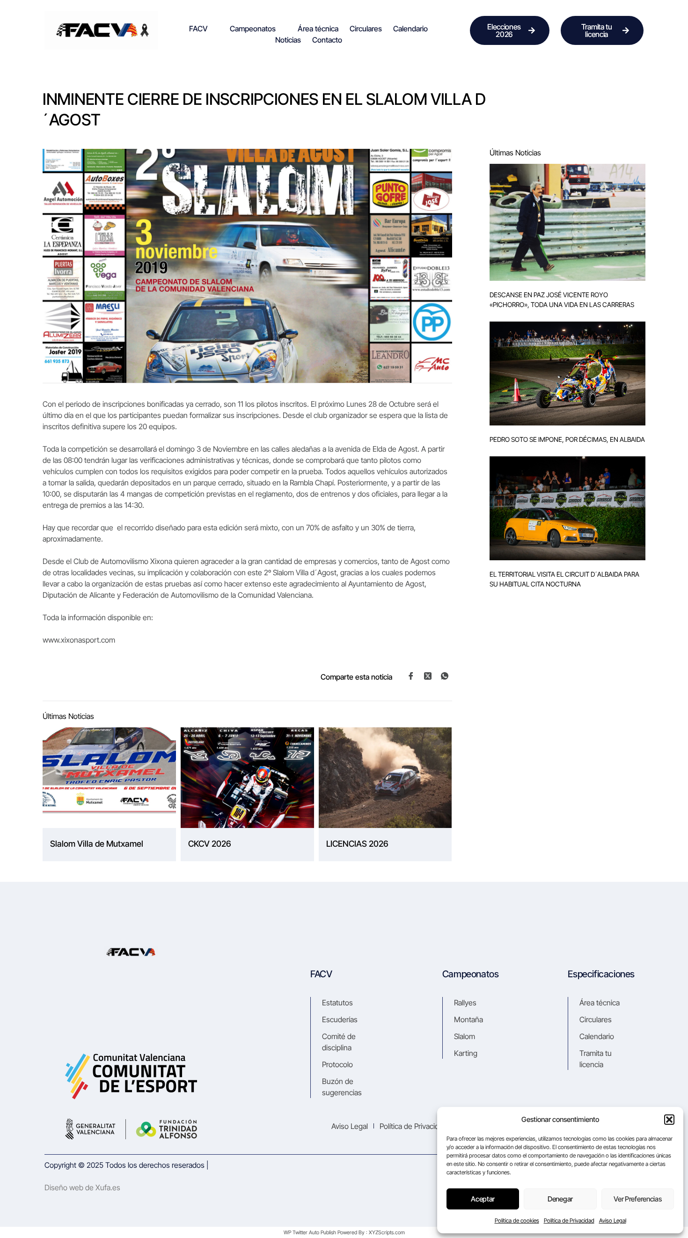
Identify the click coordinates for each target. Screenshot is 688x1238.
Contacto (327, 39)
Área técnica (318, 28)
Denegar (560, 1198)
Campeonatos (253, 28)
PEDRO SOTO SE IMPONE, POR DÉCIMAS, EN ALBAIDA (567, 439)
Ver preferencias (637, 1198)
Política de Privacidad (569, 1220)
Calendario (410, 28)
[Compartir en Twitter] (427, 675)
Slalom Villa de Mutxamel (96, 844)
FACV (198, 28)
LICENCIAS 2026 (357, 844)
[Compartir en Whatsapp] (444, 676)
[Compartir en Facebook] (410, 676)
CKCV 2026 (209, 844)
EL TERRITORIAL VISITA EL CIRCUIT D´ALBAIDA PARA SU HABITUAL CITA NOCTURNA (564, 579)
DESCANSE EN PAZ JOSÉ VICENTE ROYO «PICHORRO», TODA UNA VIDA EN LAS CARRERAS (562, 299)
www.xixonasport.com (79, 640)
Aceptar (483, 1198)
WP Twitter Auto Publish (310, 1232)
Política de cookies (517, 1220)
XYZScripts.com (387, 1232)
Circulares (366, 28)
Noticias (288, 39)
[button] (669, 1119)
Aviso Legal (612, 1220)
